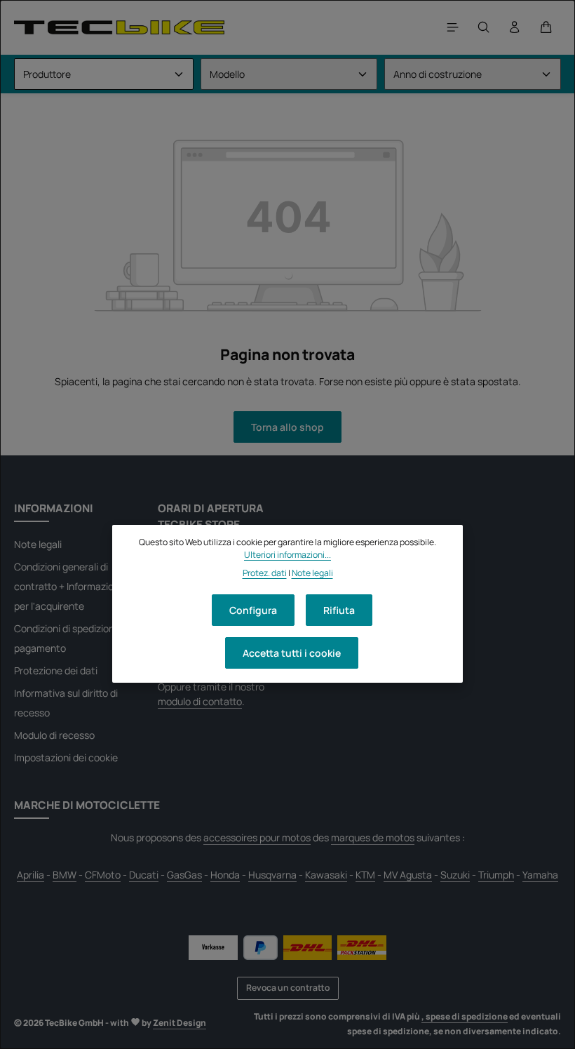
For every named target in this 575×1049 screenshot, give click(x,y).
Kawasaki (326, 874)
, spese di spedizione (464, 1016)
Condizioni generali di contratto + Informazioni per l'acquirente (67, 586)
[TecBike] (119, 27)
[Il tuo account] (515, 27)
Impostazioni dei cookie (66, 757)
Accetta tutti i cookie (292, 653)
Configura (253, 610)
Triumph (496, 874)
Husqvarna (272, 874)
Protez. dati (265, 573)
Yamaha (540, 874)
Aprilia (30, 874)
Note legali (38, 544)
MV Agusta (408, 874)
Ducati (143, 874)
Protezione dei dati (55, 670)
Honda (225, 874)
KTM (365, 874)
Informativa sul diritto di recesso (66, 702)
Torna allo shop (287, 427)
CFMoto (103, 874)
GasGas (184, 874)
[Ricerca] (484, 27)
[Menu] (453, 27)
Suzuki (455, 874)
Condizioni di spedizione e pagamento (71, 638)
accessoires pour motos (257, 837)
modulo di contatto (200, 701)
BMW (64, 874)
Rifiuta (339, 610)
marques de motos (372, 837)
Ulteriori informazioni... (287, 555)
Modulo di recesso (54, 735)
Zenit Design (179, 1023)
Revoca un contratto (288, 988)
